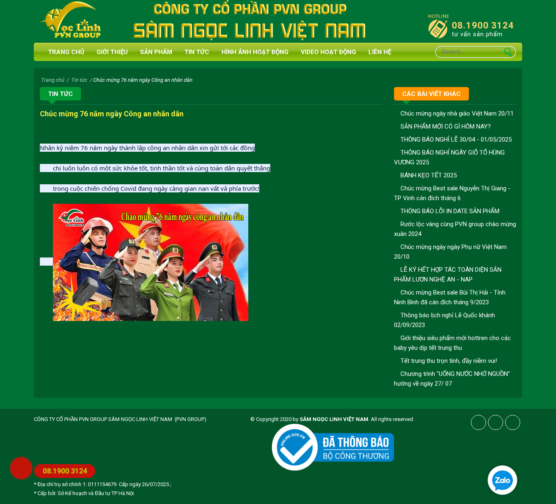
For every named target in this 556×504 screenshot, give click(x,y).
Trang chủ (64, 52)
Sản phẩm (156, 52)
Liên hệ (379, 52)
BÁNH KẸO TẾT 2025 (428, 175)
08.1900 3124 (483, 25)
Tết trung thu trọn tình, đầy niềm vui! (448, 360)
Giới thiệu (112, 52)
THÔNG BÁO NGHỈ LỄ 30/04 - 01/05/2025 (455, 139)
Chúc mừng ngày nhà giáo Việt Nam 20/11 (456, 113)
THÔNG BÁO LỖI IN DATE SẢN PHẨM (449, 211)
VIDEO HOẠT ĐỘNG (328, 52)
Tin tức (196, 52)
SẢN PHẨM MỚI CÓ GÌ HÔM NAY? (445, 126)
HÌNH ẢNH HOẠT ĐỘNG (255, 52)
